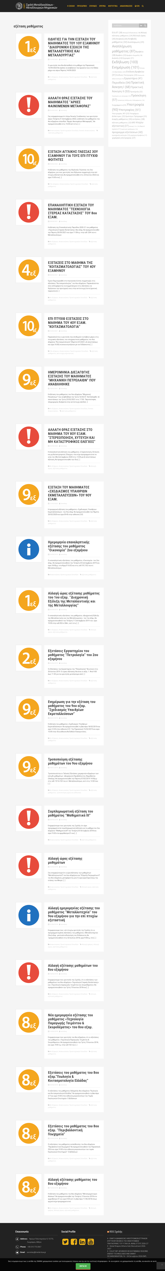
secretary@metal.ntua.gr (36, 1252)
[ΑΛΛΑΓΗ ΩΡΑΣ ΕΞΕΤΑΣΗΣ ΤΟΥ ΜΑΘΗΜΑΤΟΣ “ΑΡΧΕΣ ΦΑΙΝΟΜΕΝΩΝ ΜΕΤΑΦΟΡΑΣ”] (28, 105)
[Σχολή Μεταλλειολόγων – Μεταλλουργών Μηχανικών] (36, 6)
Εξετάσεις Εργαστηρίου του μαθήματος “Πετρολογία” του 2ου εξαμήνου (73, 655)
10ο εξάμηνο (54, 184)
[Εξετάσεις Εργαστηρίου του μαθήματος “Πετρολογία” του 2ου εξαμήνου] (28, 658)
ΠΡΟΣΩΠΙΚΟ (82, 6)
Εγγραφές (128, 58)
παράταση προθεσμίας (129, 129)
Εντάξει (83, 1266)
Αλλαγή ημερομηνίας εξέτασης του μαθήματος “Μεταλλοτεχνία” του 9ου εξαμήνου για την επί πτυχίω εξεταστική (74, 914)
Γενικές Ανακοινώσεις (87, 130)
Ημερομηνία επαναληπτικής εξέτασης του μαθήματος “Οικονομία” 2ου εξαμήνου (69, 546)
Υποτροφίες (130, 109)
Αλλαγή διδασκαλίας (131, 33)
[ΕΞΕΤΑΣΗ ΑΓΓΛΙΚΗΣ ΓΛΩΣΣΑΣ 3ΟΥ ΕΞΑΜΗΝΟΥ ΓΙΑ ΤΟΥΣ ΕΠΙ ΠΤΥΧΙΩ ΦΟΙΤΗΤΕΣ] (28, 159)
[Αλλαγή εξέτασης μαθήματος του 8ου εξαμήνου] (28, 1187)
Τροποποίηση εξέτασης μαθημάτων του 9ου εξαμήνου (70, 761)
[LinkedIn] (82, 1244)
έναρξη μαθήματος (122, 119)
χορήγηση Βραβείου (138, 135)
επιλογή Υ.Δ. (134, 126)
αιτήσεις (138, 119)
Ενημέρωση (125, 67)
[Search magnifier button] (145, 25)
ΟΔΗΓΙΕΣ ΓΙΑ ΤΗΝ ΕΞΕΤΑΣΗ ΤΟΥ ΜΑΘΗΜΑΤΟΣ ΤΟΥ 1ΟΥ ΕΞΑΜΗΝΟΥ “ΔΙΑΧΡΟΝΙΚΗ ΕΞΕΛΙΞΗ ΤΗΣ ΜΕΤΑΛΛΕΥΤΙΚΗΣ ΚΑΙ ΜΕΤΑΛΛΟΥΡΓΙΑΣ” (74, 47)
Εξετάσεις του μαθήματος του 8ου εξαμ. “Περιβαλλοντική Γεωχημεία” (73, 1130)
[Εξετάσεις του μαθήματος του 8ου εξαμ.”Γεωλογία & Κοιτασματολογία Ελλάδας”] (28, 1080)
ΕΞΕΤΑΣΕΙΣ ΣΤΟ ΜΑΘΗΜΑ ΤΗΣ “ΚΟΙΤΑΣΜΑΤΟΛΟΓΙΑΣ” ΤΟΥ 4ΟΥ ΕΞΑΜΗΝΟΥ (72, 266)
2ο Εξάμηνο (54, 681)
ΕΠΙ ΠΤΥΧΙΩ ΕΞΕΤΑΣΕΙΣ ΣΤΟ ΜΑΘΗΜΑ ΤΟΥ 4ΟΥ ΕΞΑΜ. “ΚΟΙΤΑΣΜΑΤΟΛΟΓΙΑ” (68, 322)
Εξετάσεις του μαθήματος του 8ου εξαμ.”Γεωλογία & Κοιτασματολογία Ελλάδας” (73, 1076)
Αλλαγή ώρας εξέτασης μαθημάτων (65, 860)
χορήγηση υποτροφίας (123, 138)
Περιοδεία (121, 82)
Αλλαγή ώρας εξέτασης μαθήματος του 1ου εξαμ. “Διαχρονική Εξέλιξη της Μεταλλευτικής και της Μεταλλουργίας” (74, 599)
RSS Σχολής (116, 1231)
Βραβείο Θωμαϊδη (134, 55)
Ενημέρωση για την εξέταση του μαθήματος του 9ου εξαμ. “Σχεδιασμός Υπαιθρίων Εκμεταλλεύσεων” (71, 708)
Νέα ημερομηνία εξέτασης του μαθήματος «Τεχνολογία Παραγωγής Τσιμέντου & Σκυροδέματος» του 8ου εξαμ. (70, 1021)
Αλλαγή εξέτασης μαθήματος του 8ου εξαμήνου (72, 1181)
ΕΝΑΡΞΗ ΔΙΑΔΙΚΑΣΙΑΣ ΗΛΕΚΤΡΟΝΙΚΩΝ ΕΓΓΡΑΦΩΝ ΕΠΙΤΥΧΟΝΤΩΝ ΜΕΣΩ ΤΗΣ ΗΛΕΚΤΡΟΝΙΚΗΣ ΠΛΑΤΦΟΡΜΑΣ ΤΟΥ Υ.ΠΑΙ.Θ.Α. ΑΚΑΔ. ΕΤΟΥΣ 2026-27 (127, 1241)
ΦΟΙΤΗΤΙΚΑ (113, 6)
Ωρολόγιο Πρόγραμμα (136, 116)
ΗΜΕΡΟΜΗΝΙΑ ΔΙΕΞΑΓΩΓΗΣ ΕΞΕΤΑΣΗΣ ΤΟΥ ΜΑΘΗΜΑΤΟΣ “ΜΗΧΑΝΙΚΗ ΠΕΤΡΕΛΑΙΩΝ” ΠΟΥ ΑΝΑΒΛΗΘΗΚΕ (72, 378)
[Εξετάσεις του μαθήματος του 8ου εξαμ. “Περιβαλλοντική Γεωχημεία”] (28, 1133)
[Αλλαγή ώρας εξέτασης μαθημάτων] (28, 865)
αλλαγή (93, 994)
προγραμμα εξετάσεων (127, 132)
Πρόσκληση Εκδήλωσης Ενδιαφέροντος (130, 100)
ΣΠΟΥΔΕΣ (93, 6)
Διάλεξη (117, 58)
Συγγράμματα (119, 105)
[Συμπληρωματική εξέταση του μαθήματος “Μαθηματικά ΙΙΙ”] (28, 818)
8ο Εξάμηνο (54, 241)
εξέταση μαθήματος (55, 133)
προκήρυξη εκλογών (121, 135)
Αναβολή (122, 39)
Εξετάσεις (120, 72)
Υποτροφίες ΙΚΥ (120, 113)
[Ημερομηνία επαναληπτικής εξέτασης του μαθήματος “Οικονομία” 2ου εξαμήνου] (28, 549)
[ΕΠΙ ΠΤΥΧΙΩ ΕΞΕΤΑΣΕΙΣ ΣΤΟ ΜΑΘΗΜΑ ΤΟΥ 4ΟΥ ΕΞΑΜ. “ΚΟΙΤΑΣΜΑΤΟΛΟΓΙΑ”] (28, 326)
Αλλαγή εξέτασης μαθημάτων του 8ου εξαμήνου (73, 967)
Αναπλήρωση (136, 42)
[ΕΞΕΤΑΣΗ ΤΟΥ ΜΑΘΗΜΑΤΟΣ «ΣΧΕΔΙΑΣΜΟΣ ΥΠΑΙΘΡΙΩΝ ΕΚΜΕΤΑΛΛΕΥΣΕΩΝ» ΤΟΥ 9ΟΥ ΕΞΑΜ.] (28, 494)
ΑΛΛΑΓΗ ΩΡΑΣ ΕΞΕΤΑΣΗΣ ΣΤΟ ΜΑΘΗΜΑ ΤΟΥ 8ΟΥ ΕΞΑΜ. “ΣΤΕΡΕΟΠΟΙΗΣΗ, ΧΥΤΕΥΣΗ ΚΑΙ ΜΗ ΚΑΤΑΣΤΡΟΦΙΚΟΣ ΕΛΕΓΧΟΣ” (71, 435)
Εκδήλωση (125, 62)
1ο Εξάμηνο (54, 77)
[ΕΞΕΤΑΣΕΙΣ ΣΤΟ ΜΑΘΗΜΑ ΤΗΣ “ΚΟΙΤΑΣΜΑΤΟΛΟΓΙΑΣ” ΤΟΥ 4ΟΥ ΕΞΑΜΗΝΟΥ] (28, 270)
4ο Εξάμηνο (54, 297)
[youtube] (91, 1244)
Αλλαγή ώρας (87, 887)
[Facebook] (74, 1244)
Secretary (63, 59)
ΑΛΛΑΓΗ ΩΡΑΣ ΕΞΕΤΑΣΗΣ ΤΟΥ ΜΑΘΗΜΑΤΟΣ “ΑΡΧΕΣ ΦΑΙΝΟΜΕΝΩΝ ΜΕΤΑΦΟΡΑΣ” (70, 102)
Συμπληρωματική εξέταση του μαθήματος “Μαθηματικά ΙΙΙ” (70, 813)
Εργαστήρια (133, 78)
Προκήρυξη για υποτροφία (121, 96)
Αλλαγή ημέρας (87, 944)
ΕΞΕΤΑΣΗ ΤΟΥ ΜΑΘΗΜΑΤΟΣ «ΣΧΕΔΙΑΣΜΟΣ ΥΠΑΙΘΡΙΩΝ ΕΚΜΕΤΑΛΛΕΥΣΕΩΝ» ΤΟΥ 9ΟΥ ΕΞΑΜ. (69, 493)
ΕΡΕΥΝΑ (102, 6)
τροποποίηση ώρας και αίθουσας (69, 793)
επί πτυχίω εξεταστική (65, 353)
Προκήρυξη (136, 92)
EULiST (117, 32)
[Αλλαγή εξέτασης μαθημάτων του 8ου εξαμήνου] (28, 973)
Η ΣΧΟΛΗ (71, 6)
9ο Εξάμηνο (54, 408)
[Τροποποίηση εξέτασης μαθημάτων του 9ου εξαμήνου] (28, 766)
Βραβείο (121, 55)
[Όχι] (162, 1264)
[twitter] (65, 1244)
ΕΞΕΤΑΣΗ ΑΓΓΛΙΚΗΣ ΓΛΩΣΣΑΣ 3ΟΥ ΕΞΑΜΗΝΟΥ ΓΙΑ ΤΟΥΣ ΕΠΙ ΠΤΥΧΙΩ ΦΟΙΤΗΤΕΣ (73, 155)
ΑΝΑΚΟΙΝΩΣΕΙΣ (126, 6)
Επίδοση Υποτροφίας (126, 75)
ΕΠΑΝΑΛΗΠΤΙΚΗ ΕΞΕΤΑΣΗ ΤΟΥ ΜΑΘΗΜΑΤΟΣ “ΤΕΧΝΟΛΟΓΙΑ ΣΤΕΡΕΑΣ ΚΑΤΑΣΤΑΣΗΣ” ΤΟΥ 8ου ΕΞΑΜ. (72, 211)
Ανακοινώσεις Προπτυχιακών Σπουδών (73, 77)
